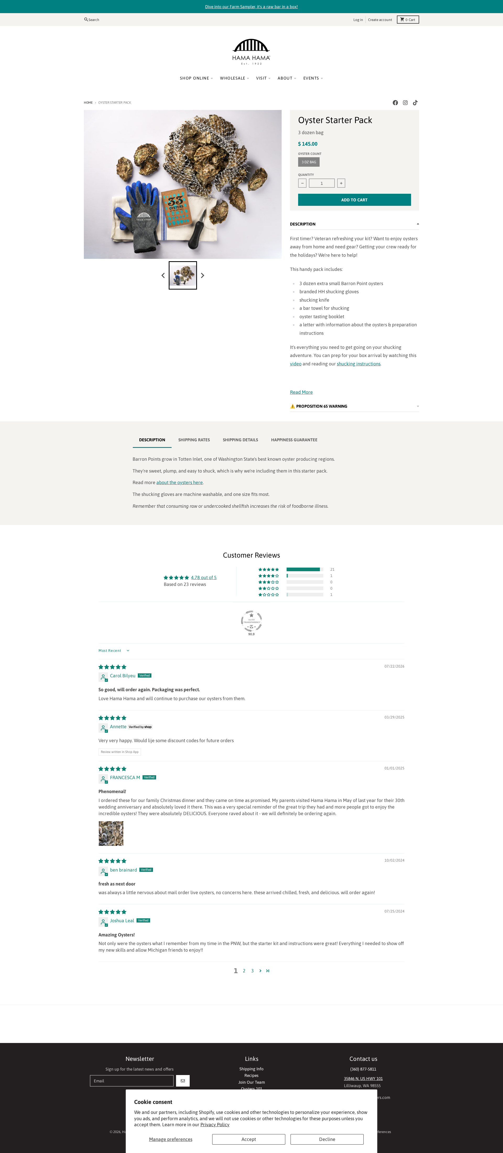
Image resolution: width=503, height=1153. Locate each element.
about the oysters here (179, 482)
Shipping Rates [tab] (194, 439)
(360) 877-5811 (363, 1069)
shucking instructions (358, 363)
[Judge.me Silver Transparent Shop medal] (251, 621)
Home (88, 102)
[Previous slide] (163, 275)
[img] (112, 667)
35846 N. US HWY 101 (363, 1078)
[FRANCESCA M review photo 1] (111, 833)
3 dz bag (309, 162)
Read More (301, 392)
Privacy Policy (214, 1124)
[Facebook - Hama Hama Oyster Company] (395, 103)
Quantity (306, 175)
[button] (269, 569)
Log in (358, 19)
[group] (183, 275)
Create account (380, 19)
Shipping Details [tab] (240, 439)
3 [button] (252, 970)
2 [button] (244, 970)
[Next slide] (202, 275)
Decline (327, 1139)
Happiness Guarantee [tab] (294, 439)
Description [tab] (152, 439)
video (296, 363)
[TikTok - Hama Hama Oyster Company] (415, 103)
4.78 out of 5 (204, 577)
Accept (249, 1139)
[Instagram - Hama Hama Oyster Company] (405, 103)
